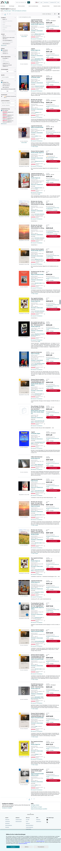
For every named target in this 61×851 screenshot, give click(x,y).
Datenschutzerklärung (29, 825)
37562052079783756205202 (37, 279)
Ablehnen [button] (26, 846)
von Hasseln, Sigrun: (35, 77)
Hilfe (58, 2)
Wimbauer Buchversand (39, 33)
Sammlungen (11, 5)
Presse (27, 821)
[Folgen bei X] (47, 822)
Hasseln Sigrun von (35, 582)
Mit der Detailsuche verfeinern (19, 10)
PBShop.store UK (38, 259)
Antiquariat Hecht (38, 187)
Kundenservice (38, 821)
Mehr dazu (3, 45)
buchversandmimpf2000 (39, 641)
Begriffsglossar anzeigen (36, 807)
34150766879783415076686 (37, 157)
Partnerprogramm (19, 821)
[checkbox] (1, 19)
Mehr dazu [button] (3, 123)
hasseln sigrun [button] (8, 10)
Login (41, 2)
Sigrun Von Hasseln (35, 506)
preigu (36, 726)
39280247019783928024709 (37, 330)
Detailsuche (3, 5)
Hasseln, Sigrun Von (35, 301)
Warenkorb (7, 827)
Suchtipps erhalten (35, 805)
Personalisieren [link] (41, 846)
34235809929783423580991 (37, 30)
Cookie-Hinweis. (27, 842)
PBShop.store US (38, 161)
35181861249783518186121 (37, 55)
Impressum (28, 823)
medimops (37, 112)
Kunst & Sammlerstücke (33, 5)
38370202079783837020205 (37, 109)
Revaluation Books (38, 393)
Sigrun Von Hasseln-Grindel (37, 773)
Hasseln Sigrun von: (35, 458)
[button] (3, 14)
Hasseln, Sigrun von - (36, 326)
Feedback (60, 302)
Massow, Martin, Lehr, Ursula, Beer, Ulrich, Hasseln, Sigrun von (38, 412)
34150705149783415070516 (37, 614)
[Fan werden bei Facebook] (47, 820)
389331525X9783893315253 (37, 184)
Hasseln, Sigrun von (35, 560)
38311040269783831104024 (37, 307)
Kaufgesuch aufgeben (7, 807)
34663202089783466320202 (37, 417)
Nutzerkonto (46, 2)
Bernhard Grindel (35, 534)
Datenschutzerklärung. (23, 843)
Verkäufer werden (57, 5)
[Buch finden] (28, 2)
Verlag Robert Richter (39, 592)
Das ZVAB (27, 819)
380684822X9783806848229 (37, 693)
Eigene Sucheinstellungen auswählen (39, 808)
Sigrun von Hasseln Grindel (37, 127)
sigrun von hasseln (35, 353)
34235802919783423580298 (37, 82)
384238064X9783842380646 (37, 210)
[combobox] (21, 2)
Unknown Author (35, 775)
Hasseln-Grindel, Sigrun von (37, 152)
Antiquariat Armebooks (39, 86)
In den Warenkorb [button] (53, 31)
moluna (36, 784)
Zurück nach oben (30, 814)
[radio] (1, 51)
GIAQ (39, 193)
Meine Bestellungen (8, 825)
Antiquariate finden (45, 5)
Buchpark (36, 754)
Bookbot (36, 136)
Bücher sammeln (21, 5)
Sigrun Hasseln (34, 480)
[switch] (2, 96)
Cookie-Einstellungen (40, 841)
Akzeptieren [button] (13, 846)
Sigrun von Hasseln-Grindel (37, 274)
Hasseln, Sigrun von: (35, 50)
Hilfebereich (38, 819)
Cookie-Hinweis (28, 829)
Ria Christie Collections (39, 214)
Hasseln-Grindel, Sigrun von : (37, 24)
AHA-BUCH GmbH (38, 283)
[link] (59, 14)
